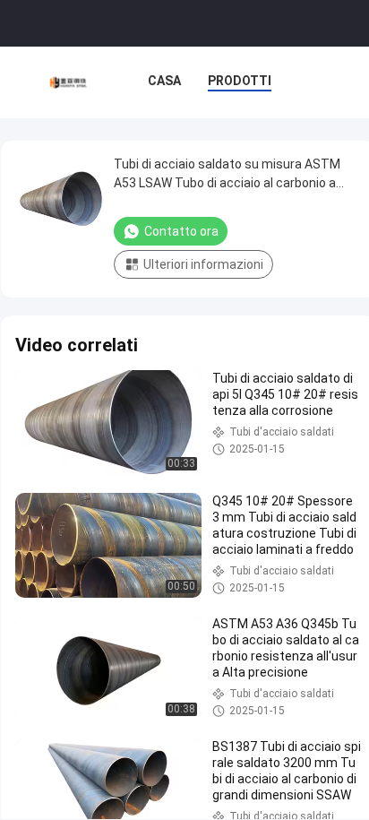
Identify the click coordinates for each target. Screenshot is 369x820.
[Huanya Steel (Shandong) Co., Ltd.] (69, 82)
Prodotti (239, 80)
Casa (164, 80)
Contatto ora (181, 231)
